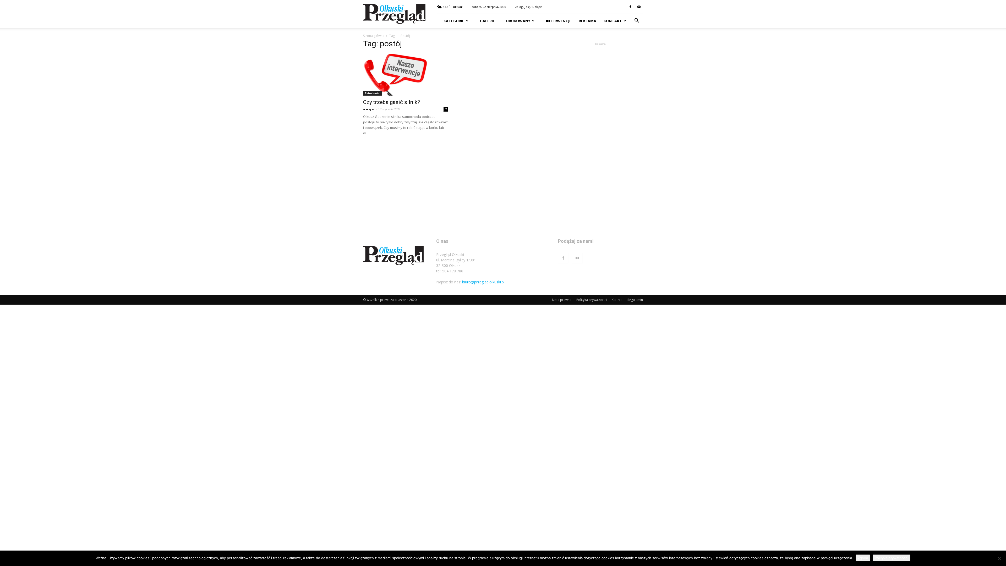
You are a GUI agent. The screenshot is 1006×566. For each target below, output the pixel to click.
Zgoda (863, 558)
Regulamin (635, 300)
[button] (636, 21)
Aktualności (372, 93)
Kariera (617, 300)
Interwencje (558, 20)
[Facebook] (630, 6)
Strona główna (373, 36)
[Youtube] (639, 6)
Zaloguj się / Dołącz (528, 7)
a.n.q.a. (369, 109)
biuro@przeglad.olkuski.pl (483, 281)
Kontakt (613, 20)
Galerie (487, 20)
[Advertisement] (600, 125)
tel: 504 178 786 (449, 270)
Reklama (587, 20)
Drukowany (517, 20)
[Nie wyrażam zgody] (999, 558)
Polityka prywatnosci (591, 300)
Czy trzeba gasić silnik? (391, 102)
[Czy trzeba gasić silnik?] (405, 75)
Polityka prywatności (891, 558)
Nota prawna (561, 300)
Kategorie (454, 20)
